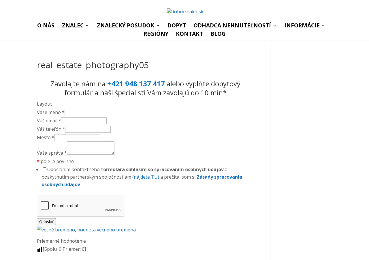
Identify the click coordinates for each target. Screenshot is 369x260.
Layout (44, 104)
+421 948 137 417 (136, 83)
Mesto (45, 137)
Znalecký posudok (125, 26)
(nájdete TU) (145, 177)
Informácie (302, 26)
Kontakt (189, 35)
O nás (45, 26)
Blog (218, 35)
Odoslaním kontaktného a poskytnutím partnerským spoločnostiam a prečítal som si (142, 177)
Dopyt (176, 26)
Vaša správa (52, 153)
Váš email (49, 120)
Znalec (73, 26)
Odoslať (46, 221)
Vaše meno (51, 112)
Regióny (156, 35)
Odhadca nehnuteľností (232, 26)
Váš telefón (51, 129)
